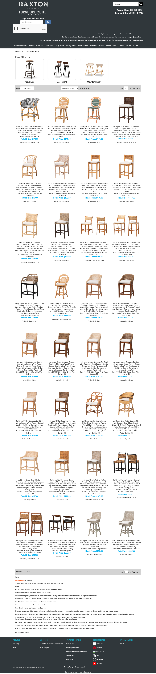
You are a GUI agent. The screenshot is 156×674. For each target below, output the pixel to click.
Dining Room (71, 45)
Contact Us (70, 644)
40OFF (128, 45)
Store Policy (70, 655)
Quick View (30, 97)
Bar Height (62, 81)
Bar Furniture (83, 45)
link (113, 40)
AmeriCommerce (85, 672)
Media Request (44, 648)
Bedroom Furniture (35, 45)
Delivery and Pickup (72, 648)
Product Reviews (20, 45)
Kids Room (49, 45)
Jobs (14, 648)
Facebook (100, 644)
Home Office (111, 45)
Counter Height (94, 81)
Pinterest (99, 648)
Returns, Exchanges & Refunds (76, 652)
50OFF (135, 45)
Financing (69, 659)
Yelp (98, 656)
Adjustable (29, 81)
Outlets (122, 644)
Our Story (16, 644)
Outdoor (121, 45)
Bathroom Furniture (97, 45)
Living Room (59, 45)
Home (17, 51)
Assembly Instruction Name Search (51, 644)
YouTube (99, 663)
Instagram (100, 659)
